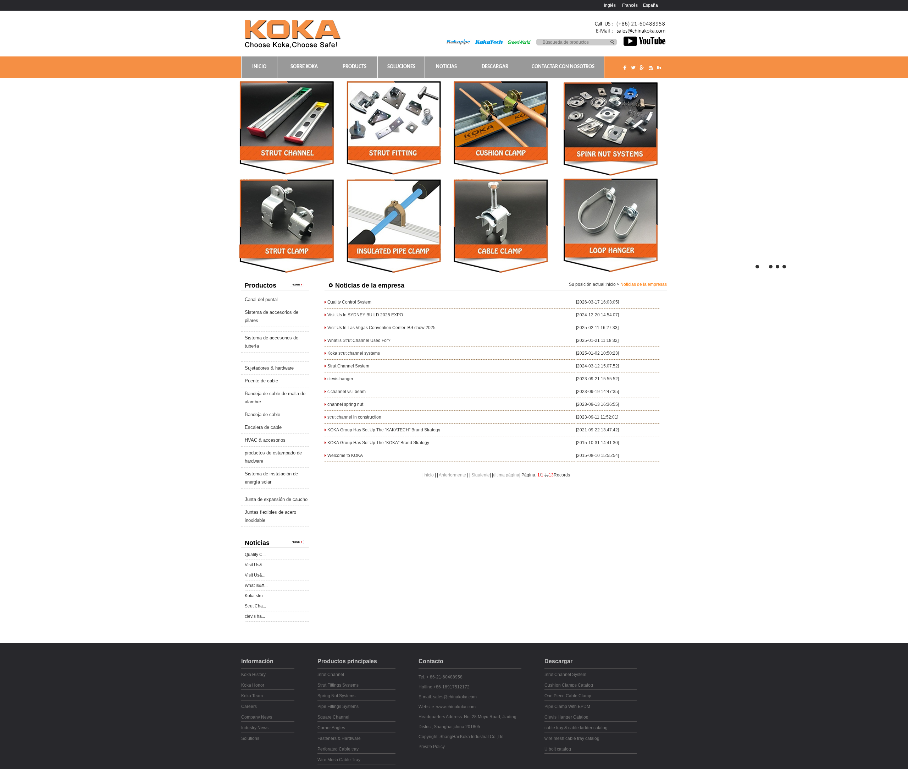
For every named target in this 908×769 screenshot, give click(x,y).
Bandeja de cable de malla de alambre (275, 397)
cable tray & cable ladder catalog (576, 727)
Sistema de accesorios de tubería (271, 342)
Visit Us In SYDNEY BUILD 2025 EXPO (365, 314)
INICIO (259, 67)
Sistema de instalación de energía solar (271, 478)
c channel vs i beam (346, 391)
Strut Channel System (348, 366)
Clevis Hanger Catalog (566, 717)
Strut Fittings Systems (338, 685)
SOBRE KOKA (304, 67)
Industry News (254, 727)
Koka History (253, 674)
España (650, 5)
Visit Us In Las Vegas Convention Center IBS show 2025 (381, 327)
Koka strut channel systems (353, 353)
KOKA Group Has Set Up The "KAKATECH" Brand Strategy (383, 429)
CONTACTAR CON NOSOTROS (563, 67)
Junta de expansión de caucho (276, 499)
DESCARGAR (495, 67)
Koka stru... (255, 595)
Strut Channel (330, 674)
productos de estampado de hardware (273, 457)
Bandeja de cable (262, 414)
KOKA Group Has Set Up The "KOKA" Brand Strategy (378, 442)
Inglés (610, 5)
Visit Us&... (255, 564)
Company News (256, 717)
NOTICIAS (446, 67)
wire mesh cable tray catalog (571, 738)
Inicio (610, 284)
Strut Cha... (255, 606)
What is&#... (256, 585)
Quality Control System (349, 302)
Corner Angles (331, 727)
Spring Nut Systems (336, 695)
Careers (249, 706)
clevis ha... (255, 616)
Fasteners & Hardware (339, 738)
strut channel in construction (354, 417)
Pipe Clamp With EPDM (567, 706)
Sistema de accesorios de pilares (271, 316)
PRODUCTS (354, 67)
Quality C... (255, 554)
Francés (630, 5)
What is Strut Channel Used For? (359, 340)
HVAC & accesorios (265, 440)
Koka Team (252, 695)
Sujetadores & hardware (269, 368)
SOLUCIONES (401, 67)
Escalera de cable (263, 427)
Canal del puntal (261, 299)
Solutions (250, 738)
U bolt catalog (557, 749)
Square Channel (333, 717)
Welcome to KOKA (345, 455)
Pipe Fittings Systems (338, 706)
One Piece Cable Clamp (567, 695)
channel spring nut (345, 404)
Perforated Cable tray (338, 749)
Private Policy (432, 746)
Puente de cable (261, 380)
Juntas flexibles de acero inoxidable (270, 516)
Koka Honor (252, 685)
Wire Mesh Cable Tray (338, 759)
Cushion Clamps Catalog (568, 685)
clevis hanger (340, 378)
